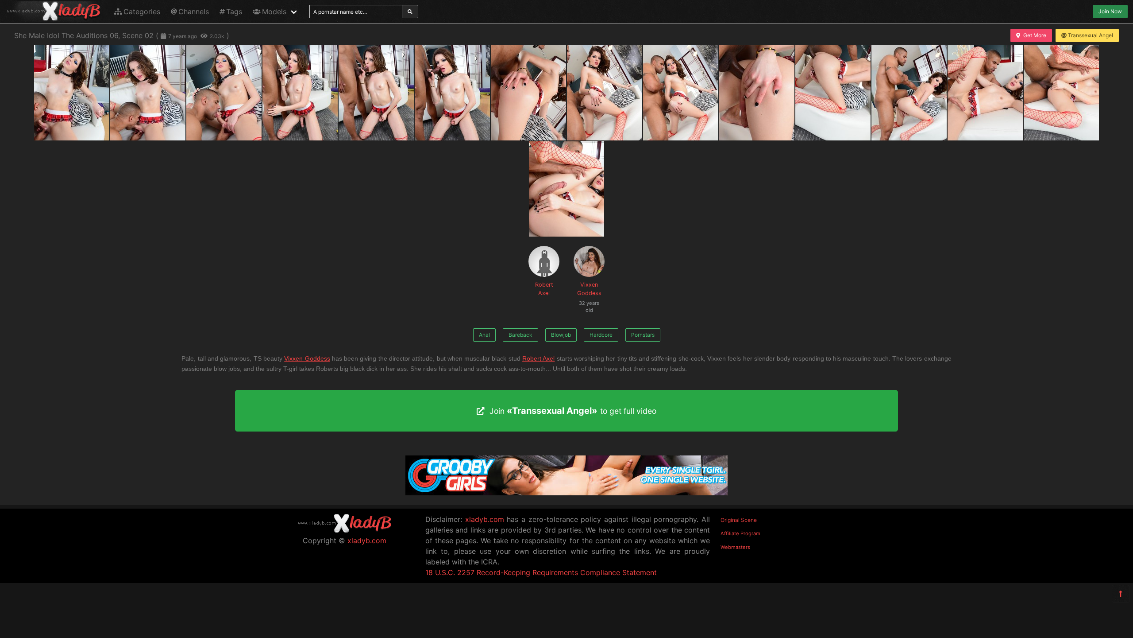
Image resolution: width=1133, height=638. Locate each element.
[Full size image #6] (528, 92)
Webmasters (735, 547)
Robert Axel (544, 288)
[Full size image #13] (1061, 92)
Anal (484, 334)
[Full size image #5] (452, 92)
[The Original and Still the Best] (566, 492)
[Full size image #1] (147, 92)
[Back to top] (1120, 594)
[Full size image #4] (376, 92)
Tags (234, 11)
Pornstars (643, 334)
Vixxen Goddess (589, 293)
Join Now (1110, 11)
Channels (193, 11)
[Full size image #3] (300, 92)
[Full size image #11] (909, 92)
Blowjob (561, 334)
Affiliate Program (740, 533)
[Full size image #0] (71, 92)
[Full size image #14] (566, 189)
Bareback (520, 334)
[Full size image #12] (985, 92)
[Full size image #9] (756, 92)
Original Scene (739, 520)
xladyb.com (366, 540)
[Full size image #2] (224, 92)
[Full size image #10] (833, 92)
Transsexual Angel (1090, 35)
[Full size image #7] (604, 92)
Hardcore (601, 334)
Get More (1034, 35)
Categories (141, 11)
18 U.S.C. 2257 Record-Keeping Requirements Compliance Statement (541, 572)
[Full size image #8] (680, 92)
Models (274, 11)
